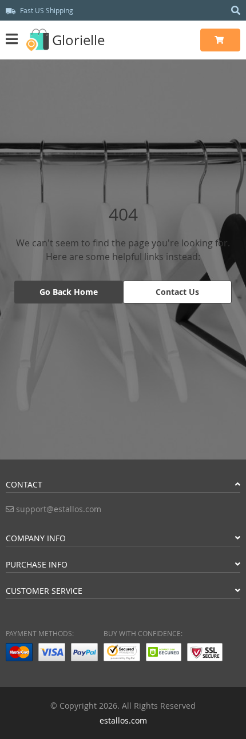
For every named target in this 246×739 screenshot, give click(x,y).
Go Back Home (68, 291)
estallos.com (123, 720)
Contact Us (177, 291)
